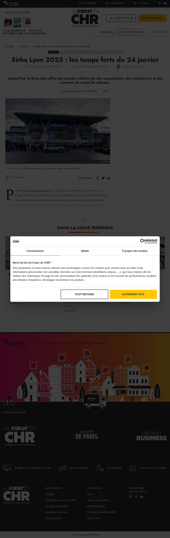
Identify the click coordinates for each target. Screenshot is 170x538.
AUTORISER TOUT (133, 294)
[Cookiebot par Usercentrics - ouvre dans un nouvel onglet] (142, 241)
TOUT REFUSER (84, 294)
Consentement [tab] (35, 250)
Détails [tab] (85, 250)
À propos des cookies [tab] (135, 250)
